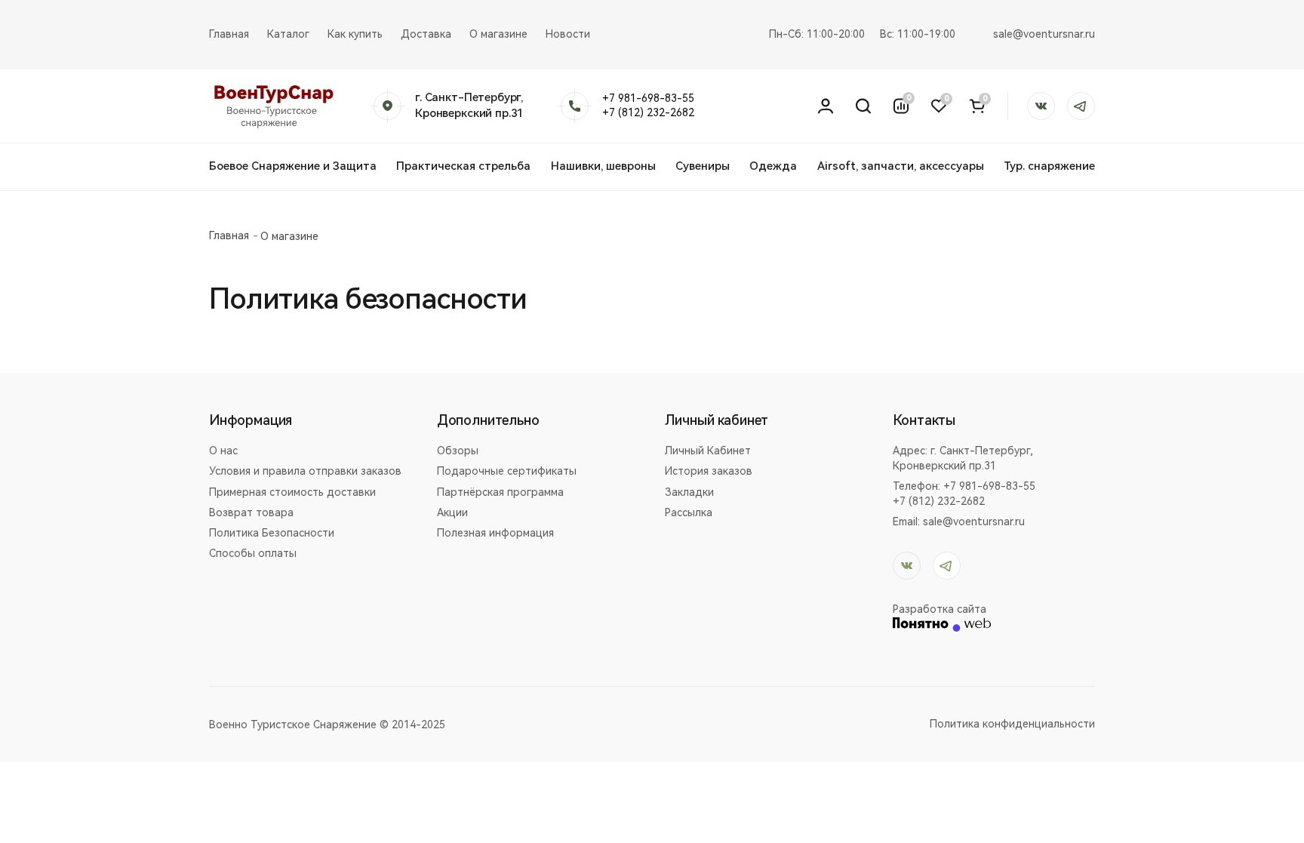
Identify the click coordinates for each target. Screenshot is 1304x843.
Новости (568, 34)
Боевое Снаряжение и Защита (293, 166)
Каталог (288, 34)
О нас (223, 451)
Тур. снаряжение (1049, 166)
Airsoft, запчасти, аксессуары (900, 166)
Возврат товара (251, 512)
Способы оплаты (253, 553)
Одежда (773, 166)
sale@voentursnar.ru (1044, 34)
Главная (229, 34)
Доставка (426, 34)
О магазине (498, 34)
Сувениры (702, 166)
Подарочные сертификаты (507, 471)
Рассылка (688, 512)
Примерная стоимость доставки (292, 492)
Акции (452, 512)
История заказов (708, 471)
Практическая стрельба (463, 166)
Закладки (689, 492)
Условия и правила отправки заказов (305, 471)
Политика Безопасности (271, 533)
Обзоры (457, 451)
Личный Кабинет (708, 451)
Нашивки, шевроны (603, 166)
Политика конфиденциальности (1012, 724)
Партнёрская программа (500, 492)
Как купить (355, 34)
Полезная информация (495, 533)
